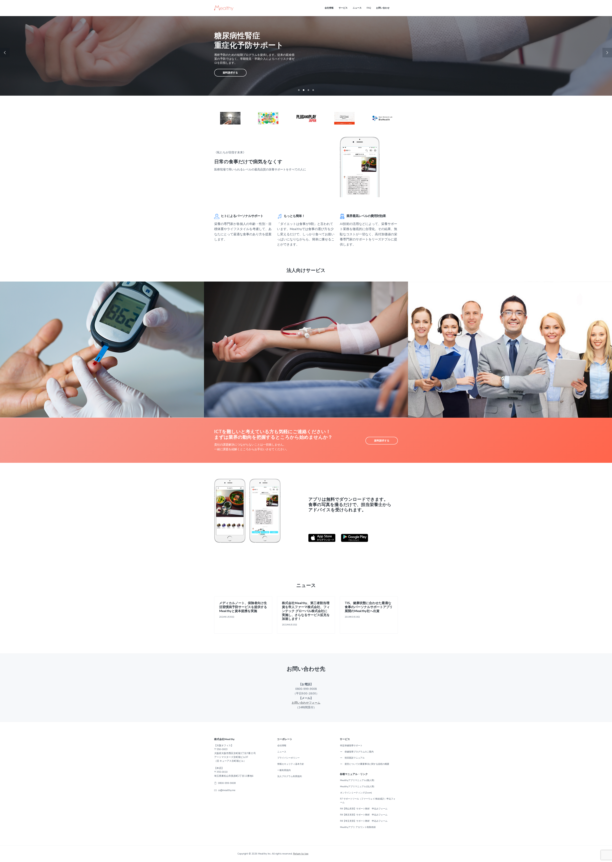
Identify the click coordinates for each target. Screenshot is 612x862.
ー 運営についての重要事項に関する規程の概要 (364, 764)
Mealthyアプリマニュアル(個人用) (357, 780)
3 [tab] (308, 90)
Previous (5, 52)
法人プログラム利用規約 (289, 776)
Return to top (300, 853)
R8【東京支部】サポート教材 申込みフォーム (363, 814)
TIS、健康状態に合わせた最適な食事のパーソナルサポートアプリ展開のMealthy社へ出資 (369, 607)
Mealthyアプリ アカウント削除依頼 (358, 827)
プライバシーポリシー (288, 757)
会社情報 (281, 745)
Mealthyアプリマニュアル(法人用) (357, 786)
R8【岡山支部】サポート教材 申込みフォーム (363, 808)
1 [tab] (299, 90)
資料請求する (230, 68)
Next (607, 52)
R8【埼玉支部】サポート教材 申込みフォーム (363, 820)
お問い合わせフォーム (306, 703)
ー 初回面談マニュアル (352, 757)
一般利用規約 (284, 770)
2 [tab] (303, 90)
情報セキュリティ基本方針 (290, 764)
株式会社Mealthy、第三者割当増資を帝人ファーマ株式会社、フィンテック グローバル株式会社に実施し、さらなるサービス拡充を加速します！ (306, 611)
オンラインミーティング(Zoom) (356, 792)
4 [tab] (313, 90)
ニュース (281, 751)
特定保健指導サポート (351, 745)
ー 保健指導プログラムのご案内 (357, 751)
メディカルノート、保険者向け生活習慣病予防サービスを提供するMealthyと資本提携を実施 (243, 607)
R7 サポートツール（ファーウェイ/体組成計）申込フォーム (367, 800)
